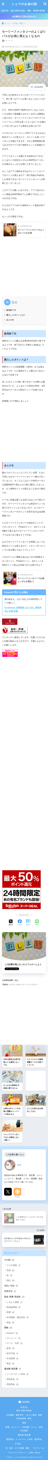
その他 (9, 1260)
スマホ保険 (13, 1265)
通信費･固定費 (39, 11)
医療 (10, 1312)
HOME (25, 1401)
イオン (13, 984)
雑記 (16, 980)
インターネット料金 (17, 1374)
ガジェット (13, 1338)
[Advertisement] (24, 266)
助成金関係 (13, 1307)
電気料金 (12, 1379)
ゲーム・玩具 (14, 1343)
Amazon (12, 1333)
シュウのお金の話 (24, 4)
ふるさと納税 (14, 1302)
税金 (10, 1322)
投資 (10, 1270)
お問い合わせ (34, 1453)
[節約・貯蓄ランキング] (15, 630)
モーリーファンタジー (28, 984)
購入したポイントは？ (16, 315)
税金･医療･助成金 (18, 11)
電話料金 (12, 1384)
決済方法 (4, 11)
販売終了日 (11, 310)
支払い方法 (11, 1286)
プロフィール (38, 1448)
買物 (29, 11)
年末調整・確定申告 (17, 1317)
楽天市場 (12, 1353)
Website (17, 1197)
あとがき (10, 320)
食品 (10, 1363)
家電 (10, 1348)
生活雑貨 (12, 1358)
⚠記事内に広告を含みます (24, 16)
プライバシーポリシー (17, 1453)
